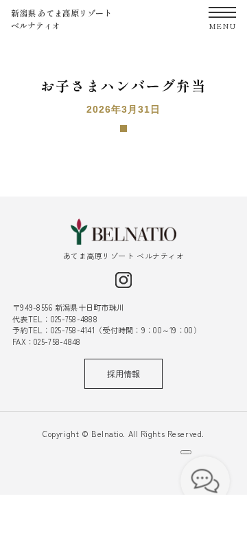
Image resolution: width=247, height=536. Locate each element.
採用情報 (123, 373)
